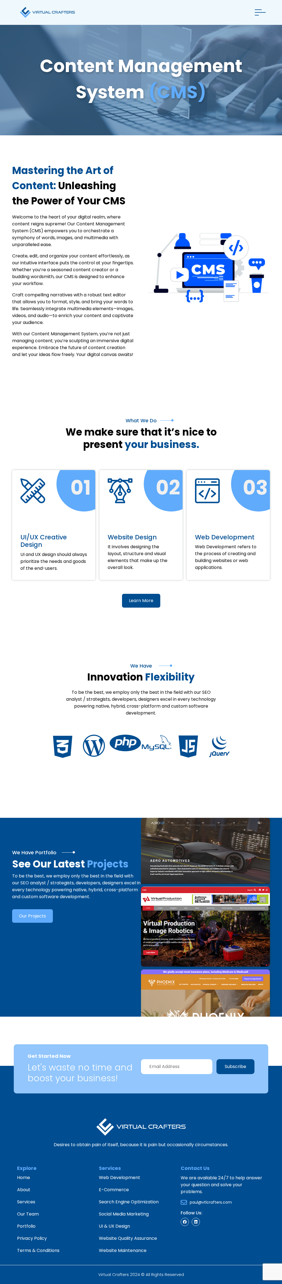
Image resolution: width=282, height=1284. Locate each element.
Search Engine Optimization (129, 1202)
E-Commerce (114, 1190)
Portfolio (26, 1226)
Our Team (28, 1214)
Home (23, 1177)
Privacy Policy (32, 1238)
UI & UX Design (114, 1226)
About (23, 1190)
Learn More (141, 600)
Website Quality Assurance (128, 1238)
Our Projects (32, 916)
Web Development (119, 1177)
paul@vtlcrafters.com (211, 1202)
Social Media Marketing (124, 1214)
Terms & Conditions (38, 1250)
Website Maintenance (123, 1250)
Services (26, 1202)
